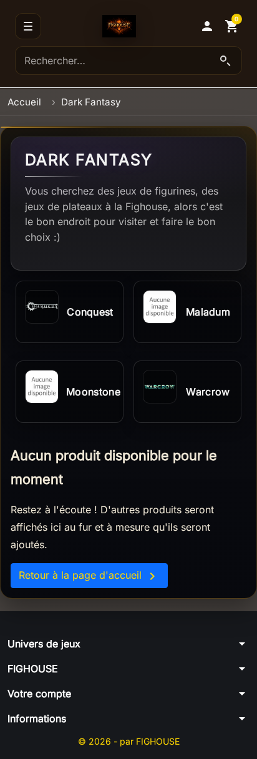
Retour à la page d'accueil (89, 576)
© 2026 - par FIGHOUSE (129, 741)
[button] (207, 26)
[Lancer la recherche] (225, 60)
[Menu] (28, 26)
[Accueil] (119, 26)
